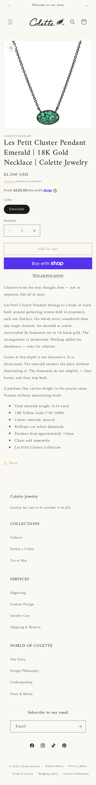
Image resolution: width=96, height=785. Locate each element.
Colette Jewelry (30, 766)
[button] (10, 22)
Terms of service (22, 773)
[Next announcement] (86, 5)
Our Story (18, 659)
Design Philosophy (24, 671)
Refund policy (54, 766)
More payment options (48, 275)
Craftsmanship (21, 682)
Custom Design (22, 604)
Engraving (18, 593)
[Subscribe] (80, 726)
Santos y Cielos (22, 549)
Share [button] (13, 463)
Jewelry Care (20, 616)
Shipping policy (48, 773)
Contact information (76, 773)
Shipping (9, 181)
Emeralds (16, 209)
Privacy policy (78, 766)
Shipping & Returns (25, 627)
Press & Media (21, 694)
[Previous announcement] (9, 5)
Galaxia (16, 537)
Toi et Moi (18, 561)
